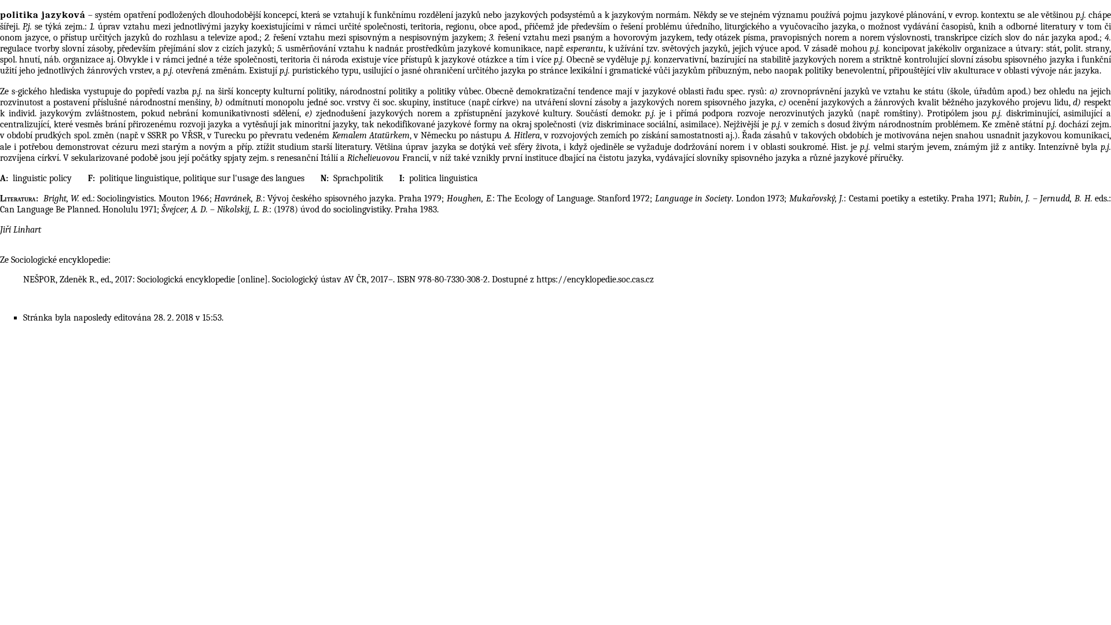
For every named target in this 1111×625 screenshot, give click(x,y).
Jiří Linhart (20, 230)
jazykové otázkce (474, 59)
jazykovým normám (650, 15)
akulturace (974, 70)
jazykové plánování (907, 15)
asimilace (698, 124)
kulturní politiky (304, 91)
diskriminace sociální (636, 124)
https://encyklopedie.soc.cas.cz (595, 279)
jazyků (468, 15)
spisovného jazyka (1039, 59)
